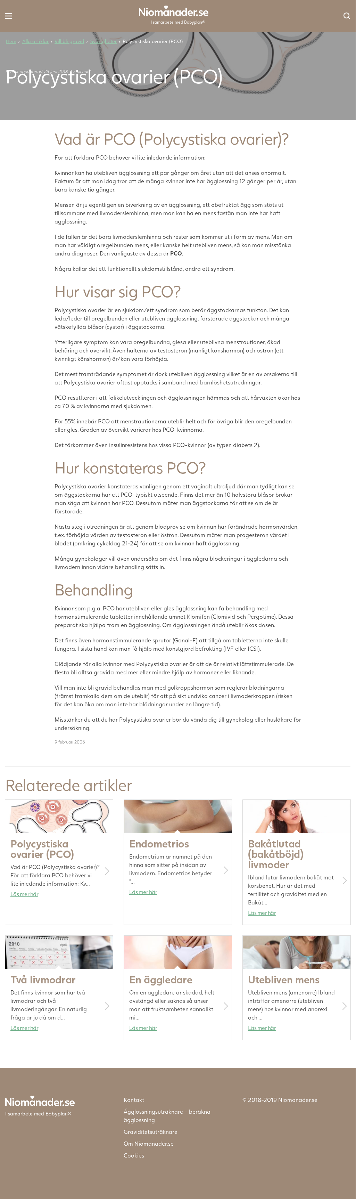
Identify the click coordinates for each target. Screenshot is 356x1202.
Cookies (134, 1155)
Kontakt (134, 1099)
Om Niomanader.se (149, 1143)
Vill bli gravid (69, 41)
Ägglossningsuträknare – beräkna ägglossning (167, 1115)
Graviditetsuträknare (150, 1131)
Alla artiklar (35, 41)
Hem (11, 41)
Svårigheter (103, 41)
